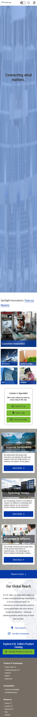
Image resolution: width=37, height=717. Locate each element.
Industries (8, 673)
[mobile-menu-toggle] (34, 3)
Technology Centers (18, 493)
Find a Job (19, 413)
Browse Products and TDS (20, 652)
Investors (8, 706)
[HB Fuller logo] (6, 2)
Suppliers (7, 715)
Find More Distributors (20, 634)
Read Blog (17, 560)
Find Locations (20, 420)
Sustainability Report (11, 692)
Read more (17, 468)
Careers (7, 703)
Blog (6, 712)
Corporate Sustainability (18, 447)
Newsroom (8, 709)
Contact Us (20, 406)
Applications (8, 679)
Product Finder (9, 667)
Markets (7, 676)
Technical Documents (11, 670)
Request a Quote (17, 574)
